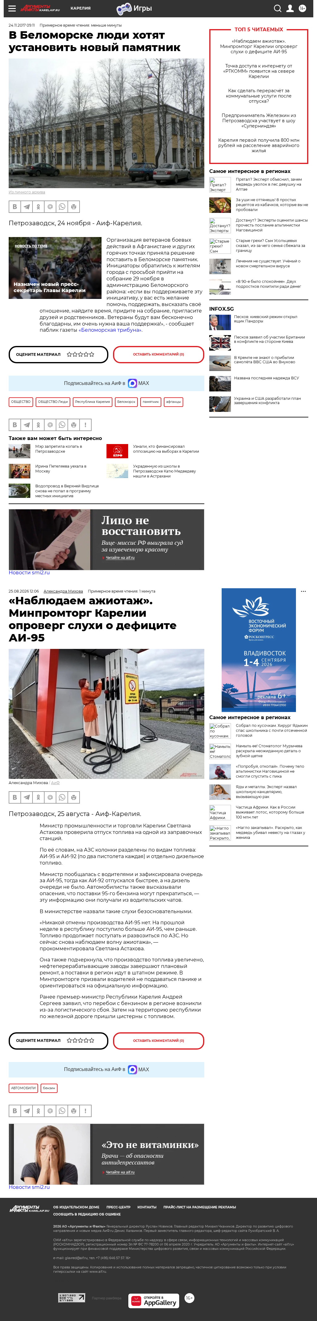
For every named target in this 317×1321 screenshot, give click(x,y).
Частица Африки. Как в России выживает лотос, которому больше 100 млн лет (270, 812)
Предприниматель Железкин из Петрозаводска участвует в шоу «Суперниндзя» (259, 121)
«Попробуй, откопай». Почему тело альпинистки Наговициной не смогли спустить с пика (270, 771)
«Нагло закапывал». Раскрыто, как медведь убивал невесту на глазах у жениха (270, 832)
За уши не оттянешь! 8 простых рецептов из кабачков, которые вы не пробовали (272, 204)
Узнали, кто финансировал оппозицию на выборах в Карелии (166, 449)
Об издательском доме (76, 1207)
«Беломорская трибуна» (110, 330)
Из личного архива (27, 192)
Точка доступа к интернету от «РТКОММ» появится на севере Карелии (259, 71)
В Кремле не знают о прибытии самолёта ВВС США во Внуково (264, 360)
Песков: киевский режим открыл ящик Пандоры (265, 319)
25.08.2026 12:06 (24, 591)
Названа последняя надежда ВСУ (266, 378)
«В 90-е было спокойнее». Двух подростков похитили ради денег (268, 284)
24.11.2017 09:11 (22, 25)
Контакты (146, 1207)
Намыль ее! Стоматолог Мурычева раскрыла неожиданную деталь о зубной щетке (269, 751)
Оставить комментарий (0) (158, 354)
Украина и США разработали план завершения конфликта (267, 400)
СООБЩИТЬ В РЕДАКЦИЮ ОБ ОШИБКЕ (87, 1214)
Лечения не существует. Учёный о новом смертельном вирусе (268, 263)
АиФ (55, 782)
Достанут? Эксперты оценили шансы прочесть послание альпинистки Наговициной (272, 225)
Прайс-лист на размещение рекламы (199, 1207)
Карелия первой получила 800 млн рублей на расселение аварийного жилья (258, 145)
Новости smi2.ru (29, 573)
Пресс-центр (118, 1207)
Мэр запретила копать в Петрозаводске (58, 449)
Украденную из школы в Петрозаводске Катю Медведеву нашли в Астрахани (164, 471)
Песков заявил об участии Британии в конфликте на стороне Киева (269, 339)
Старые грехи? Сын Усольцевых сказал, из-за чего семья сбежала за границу (270, 245)
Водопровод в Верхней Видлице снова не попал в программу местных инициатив (67, 491)
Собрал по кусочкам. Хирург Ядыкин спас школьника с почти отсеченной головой (272, 730)
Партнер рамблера (106, 1298)
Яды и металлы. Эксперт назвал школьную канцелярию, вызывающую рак (266, 791)
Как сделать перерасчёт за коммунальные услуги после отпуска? (259, 96)
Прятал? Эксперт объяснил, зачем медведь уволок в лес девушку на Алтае (269, 184)
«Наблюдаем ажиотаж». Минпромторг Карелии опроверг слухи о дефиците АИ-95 (258, 46)
